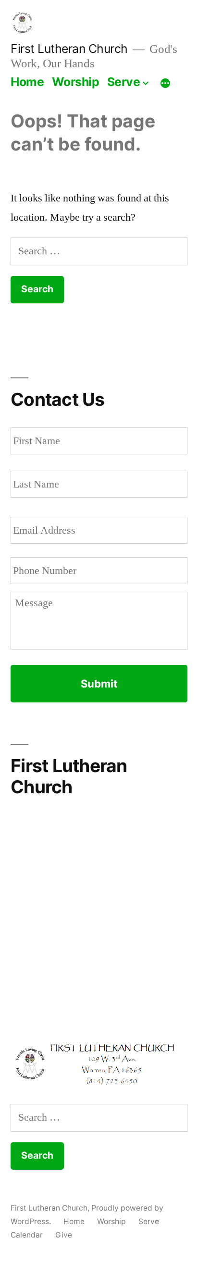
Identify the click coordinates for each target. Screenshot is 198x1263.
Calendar (27, 1234)
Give (63, 1234)
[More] (165, 83)
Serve (123, 82)
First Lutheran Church (69, 48)
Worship (75, 82)
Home (27, 82)
